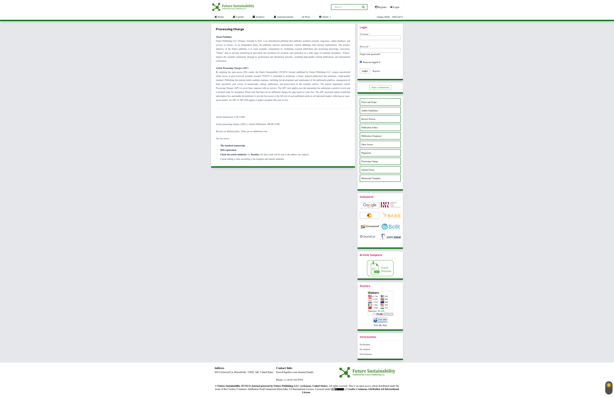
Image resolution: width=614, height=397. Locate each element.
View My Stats (380, 325)
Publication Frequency (371, 135)
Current (239, 16)
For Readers (365, 344)
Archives (260, 16)
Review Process (368, 118)
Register (382, 7)
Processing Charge (369, 161)
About (325, 16)
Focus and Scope (369, 102)
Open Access (367, 144)
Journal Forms (367, 169)
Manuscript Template (370, 178)
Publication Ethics (369, 127)
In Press (306, 16)
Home (220, 16)
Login (396, 7)
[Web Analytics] (380, 320)
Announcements (284, 16)
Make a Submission (380, 87)
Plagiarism (366, 152)
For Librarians (366, 354)
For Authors (365, 349)
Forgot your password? (370, 54)
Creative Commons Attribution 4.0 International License (350, 390)
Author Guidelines (369, 110)
